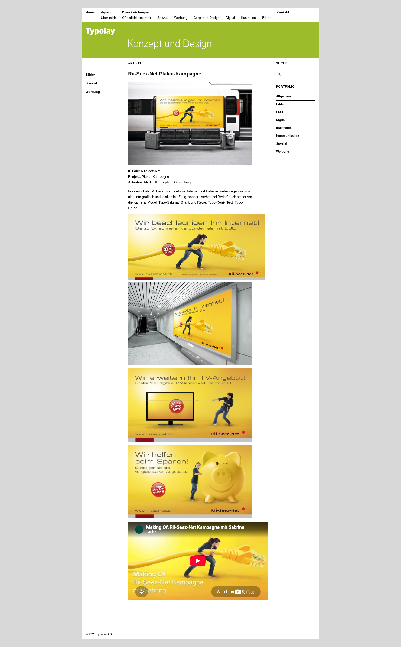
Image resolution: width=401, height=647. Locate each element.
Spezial (162, 18)
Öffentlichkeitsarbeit (136, 18)
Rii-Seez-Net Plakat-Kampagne (164, 74)
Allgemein (283, 96)
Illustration (248, 18)
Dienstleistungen (135, 12)
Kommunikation (287, 135)
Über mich (108, 18)
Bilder (266, 18)
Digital (230, 18)
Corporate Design (207, 18)
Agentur (107, 12)
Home (90, 12)
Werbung (181, 18)
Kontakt (283, 12)
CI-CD (280, 112)
